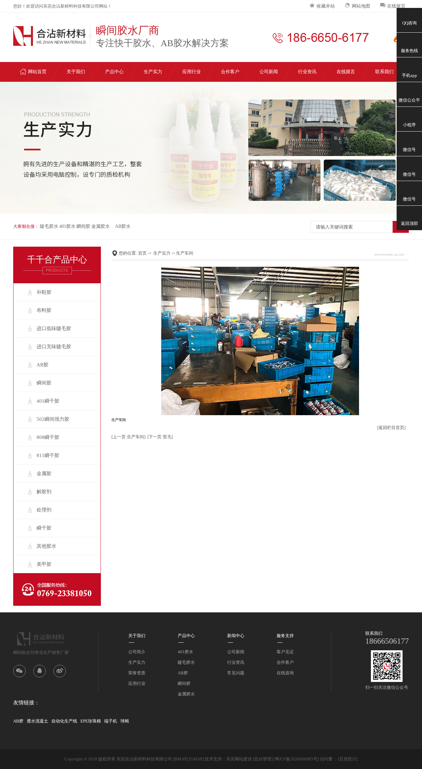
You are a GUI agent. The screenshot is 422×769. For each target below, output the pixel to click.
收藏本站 (325, 6)
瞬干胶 (44, 528)
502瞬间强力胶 (53, 419)
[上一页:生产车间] (128, 436)
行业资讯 (307, 71)
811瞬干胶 (48, 455)
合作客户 (230, 71)
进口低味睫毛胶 (54, 328)
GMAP (196, 758)
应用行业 (191, 71)
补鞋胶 (44, 292)
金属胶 (44, 473)
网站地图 (361, 6)
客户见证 (285, 651)
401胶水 (67, 226)
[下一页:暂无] (160, 436)
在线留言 (396, 6)
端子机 (110, 721)
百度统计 (347, 758)
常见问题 (235, 672)
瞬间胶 (83, 226)
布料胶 (44, 310)
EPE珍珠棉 (90, 721)
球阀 (124, 721)
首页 (142, 253)
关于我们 (76, 71)
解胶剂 (44, 491)
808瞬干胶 (48, 437)
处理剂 (44, 509)
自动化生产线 (64, 721)
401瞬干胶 (48, 401)
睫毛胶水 (49, 226)
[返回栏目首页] (391, 427)
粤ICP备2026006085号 (296, 758)
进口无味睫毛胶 (54, 346)
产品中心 (114, 71)
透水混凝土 (37, 721)
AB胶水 (123, 226)
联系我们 (384, 71)
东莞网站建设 (239, 758)
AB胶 (42, 364)
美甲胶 (44, 564)
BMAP (180, 758)
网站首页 (37, 71)
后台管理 (262, 758)
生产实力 (153, 71)
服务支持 (285, 635)
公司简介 (136, 651)
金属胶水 (100, 226)
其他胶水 (46, 546)
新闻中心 (235, 635)
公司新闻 (268, 71)
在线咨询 (285, 672)
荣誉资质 (136, 672)
